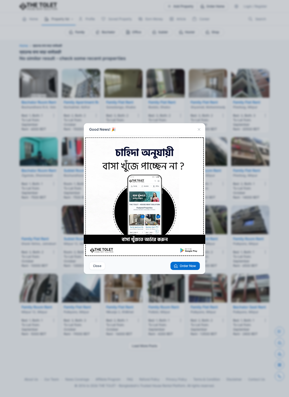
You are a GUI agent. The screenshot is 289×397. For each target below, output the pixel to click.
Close (97, 266)
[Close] (199, 129)
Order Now (188, 266)
